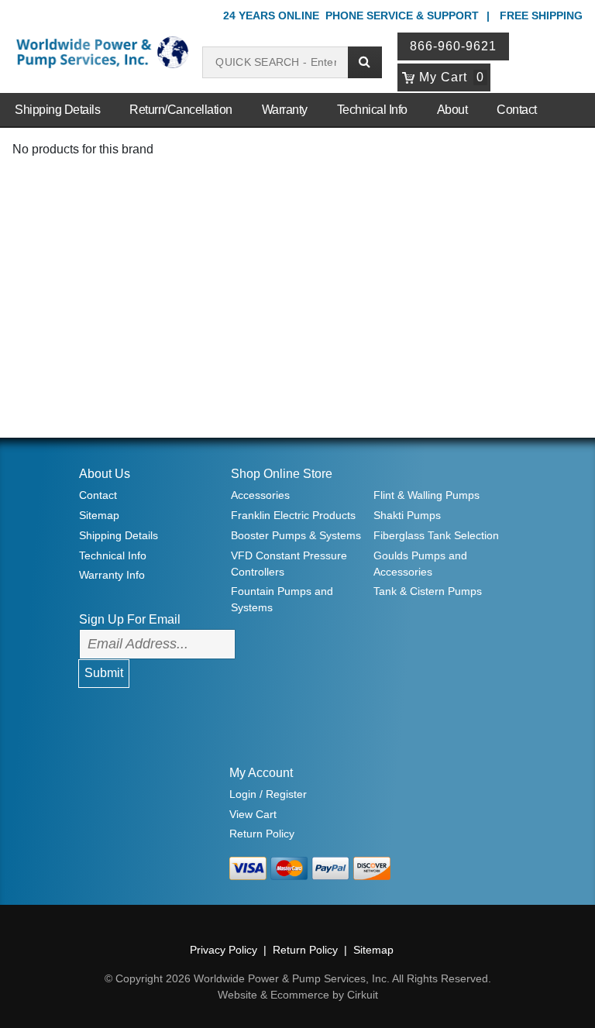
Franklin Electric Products (293, 515)
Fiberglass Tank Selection (436, 535)
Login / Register (268, 794)
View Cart (253, 814)
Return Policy (261, 833)
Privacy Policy (223, 950)
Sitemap (99, 515)
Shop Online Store (281, 473)
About (452, 109)
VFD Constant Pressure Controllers (289, 563)
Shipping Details (57, 109)
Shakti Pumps (407, 515)
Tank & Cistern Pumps (427, 591)
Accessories (260, 495)
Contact (517, 109)
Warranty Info (112, 575)
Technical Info (372, 109)
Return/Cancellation (180, 109)
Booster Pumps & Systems (296, 535)
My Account (261, 772)
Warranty (285, 109)
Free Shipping (541, 15)
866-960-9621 (453, 46)
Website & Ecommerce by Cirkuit (298, 994)
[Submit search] (365, 62)
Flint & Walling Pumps (426, 495)
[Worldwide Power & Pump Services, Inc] (100, 51)
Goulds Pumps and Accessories (420, 563)
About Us (104, 473)
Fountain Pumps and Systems (282, 599)
